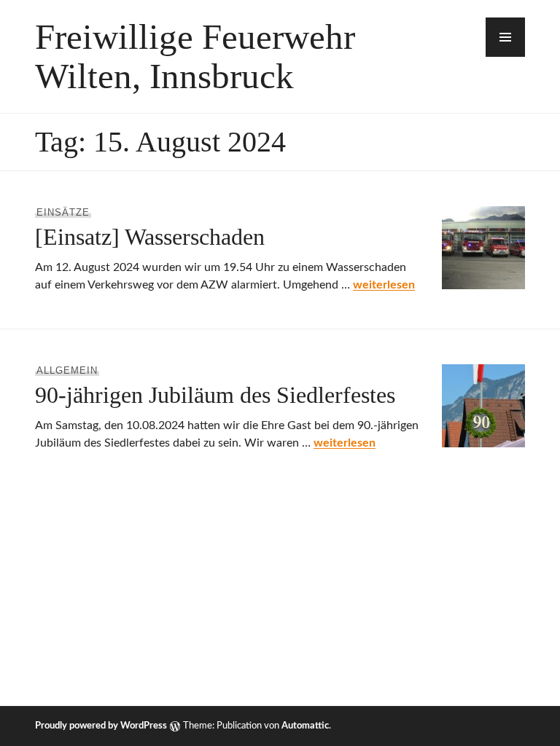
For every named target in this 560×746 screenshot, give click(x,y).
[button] (505, 37)
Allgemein (67, 370)
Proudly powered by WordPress (101, 726)
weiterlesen (384, 285)
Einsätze (63, 212)
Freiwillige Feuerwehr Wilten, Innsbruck (195, 56)
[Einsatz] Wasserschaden (150, 237)
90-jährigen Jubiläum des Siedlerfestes (215, 395)
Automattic (305, 726)
